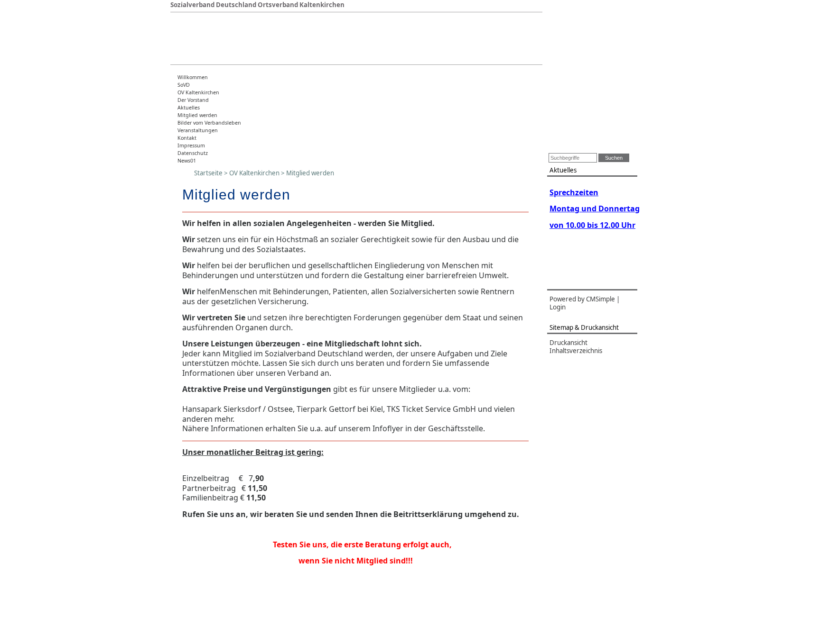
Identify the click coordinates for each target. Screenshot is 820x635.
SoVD (183, 85)
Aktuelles (188, 107)
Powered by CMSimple (582, 299)
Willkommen (192, 77)
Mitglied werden (197, 115)
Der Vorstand (193, 100)
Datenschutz (192, 153)
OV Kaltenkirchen (198, 92)
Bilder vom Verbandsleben (209, 122)
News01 (186, 160)
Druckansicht (568, 342)
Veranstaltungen (197, 130)
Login (558, 307)
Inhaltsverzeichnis (576, 350)
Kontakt (186, 138)
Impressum (191, 145)
